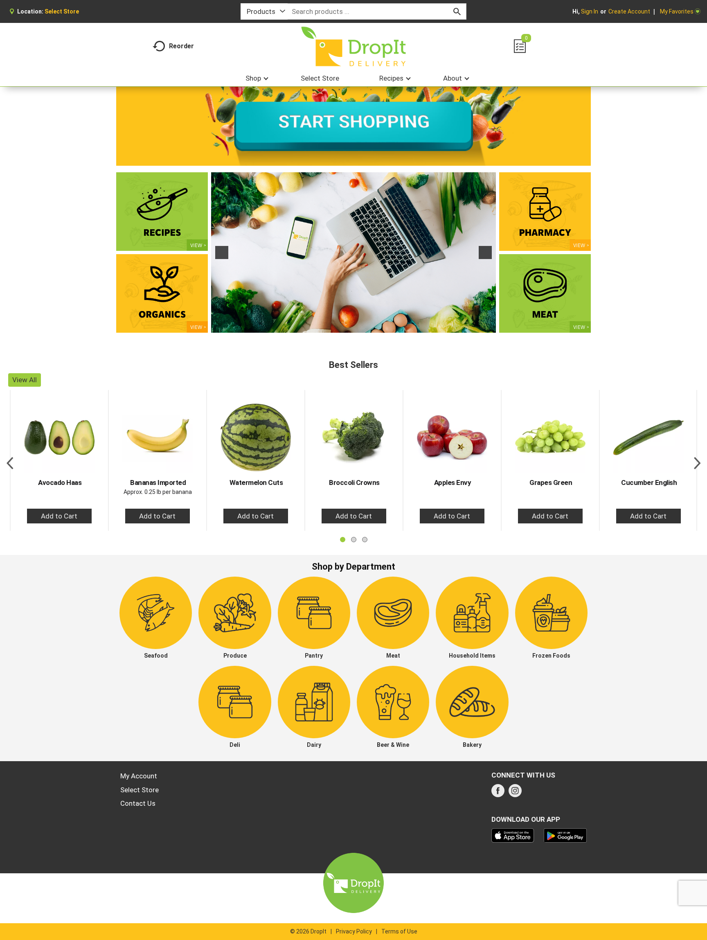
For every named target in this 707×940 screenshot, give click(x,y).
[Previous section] (10, 460)
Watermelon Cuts (256, 482)
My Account (138, 776)
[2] (353, 326)
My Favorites (676, 11)
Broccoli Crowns (354, 482)
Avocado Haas (59, 482)
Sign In (589, 11)
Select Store (139, 790)
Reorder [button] (181, 46)
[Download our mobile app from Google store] (565, 835)
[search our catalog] (457, 11)
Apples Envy (452, 482)
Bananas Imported (158, 482)
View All (24, 380)
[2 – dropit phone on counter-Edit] (353, 252)
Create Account (629, 11)
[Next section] (697, 460)
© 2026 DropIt (308, 931)
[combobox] (264, 11)
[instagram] (515, 793)
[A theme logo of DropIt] (354, 46)
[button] (221, 252)
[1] (345, 326)
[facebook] (497, 793)
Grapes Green (550, 482)
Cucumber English (649, 482)
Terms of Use (399, 931)
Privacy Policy (354, 931)
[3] (362, 326)
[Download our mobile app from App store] (512, 835)
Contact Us (137, 803)
